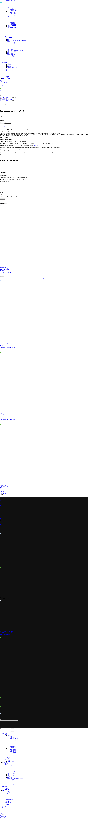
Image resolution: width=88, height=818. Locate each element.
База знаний (9, 65)
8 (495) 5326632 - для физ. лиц (6, 563)
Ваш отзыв (2, 190)
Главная (1, 94)
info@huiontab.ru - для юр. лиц (6, 632)
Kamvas (6, 38)
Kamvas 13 (9, 41)
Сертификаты (6, 94)
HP (7, 20)
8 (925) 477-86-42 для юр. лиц (6, 85)
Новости (9, 66)
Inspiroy (6, 5)
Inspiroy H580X (13, 17)
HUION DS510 (10, 31)
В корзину (2, 123)
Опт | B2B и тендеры (4, 502)
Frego (8, 11)
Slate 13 (6, 36)
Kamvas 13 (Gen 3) (11, 42)
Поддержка (7, 77)
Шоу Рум (9, 64)
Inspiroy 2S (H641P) (13, 8)
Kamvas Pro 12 (10, 49)
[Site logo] (3, 2)
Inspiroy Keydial (8, 28)
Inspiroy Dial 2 (10, 26)
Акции (1, 528)
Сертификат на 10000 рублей (7, 272)
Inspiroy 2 (9, 7)
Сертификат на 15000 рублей (7, 347)
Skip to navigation (3, 0)
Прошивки (7, 71)
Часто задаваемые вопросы (10, 68)
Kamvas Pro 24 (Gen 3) (11, 54)
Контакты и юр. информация (6, 522)
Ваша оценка (3, 181)
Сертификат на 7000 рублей (6, 100)
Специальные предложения (12, 67)
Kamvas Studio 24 (8, 37)
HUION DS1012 (10, 33)
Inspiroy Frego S (13, 12)
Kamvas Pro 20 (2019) (11, 51)
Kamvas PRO (7, 48)
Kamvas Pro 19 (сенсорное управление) (15, 50)
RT (7, 14)
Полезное (7, 63)
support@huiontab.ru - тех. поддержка (7, 631)
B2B (6, 30)
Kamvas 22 (9, 45)
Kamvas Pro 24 (10, 52)
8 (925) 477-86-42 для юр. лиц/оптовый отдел (9, 564)
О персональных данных (5, 523)
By (0, 86)
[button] (2, 270)
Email (1, 194)
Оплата (6, 75)
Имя (1, 192)
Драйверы (2, 510)
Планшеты (7, 60)
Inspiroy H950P (13, 23)
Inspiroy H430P (13, 21)
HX (8, 16)
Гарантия (7, 72)
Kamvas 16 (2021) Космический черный (15, 43)
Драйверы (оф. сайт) (9, 69)
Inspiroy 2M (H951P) (14, 9)
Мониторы (7, 61)
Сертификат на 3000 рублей (6, 97)
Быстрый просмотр (4, 268)
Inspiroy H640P (13, 22)
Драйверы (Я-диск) (9, 70)
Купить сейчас (8, 123)
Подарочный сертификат (5, 505)
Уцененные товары (4, 528)
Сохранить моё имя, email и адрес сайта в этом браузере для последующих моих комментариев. (20, 196)
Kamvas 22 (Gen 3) (11, 47)
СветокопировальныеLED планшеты (4, 504)
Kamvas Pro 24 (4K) (11, 53)
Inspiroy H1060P (13, 24)
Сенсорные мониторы (4, 501)
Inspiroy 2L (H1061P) (14, 10)
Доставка (7, 76)
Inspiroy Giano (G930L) (11, 25)
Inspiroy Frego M (13, 13)
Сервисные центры (9, 74)
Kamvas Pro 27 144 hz (11, 56)
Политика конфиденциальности (6, 524)
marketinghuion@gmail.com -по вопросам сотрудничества (5, 635)
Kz (0, 87)
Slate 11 (6, 35)
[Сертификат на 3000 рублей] (30, 352)
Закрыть (1, 813)
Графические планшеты (5, 500)
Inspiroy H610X (13, 18)
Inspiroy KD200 (10, 29)
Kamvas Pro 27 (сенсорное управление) (15, 55)
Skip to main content (11, 0)
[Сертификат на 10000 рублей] (30, 206)
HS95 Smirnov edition (11, 27)
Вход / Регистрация (6, 809)
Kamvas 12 (9, 39)
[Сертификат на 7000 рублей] (30, 424)
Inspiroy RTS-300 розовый (15, 15)
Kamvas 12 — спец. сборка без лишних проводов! (17, 40)
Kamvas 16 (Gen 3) (11, 44)
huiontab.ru (36, 145)
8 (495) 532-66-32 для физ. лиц (6, 83)
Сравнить (4, 808)
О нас (1, 521)
